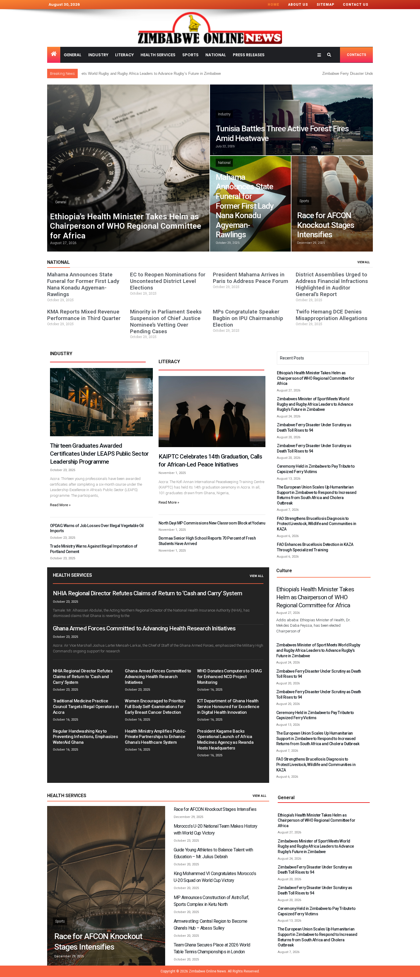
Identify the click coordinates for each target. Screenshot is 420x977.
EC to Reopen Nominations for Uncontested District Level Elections (167, 281)
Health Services (158, 55)
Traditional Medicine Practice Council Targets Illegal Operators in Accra (86, 706)
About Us (298, 5)
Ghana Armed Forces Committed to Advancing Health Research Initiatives (144, 628)
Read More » (60, 505)
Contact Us (355, 5)
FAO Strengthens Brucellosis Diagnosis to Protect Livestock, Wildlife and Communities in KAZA (316, 523)
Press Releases (249, 55)
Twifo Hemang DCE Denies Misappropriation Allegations (331, 314)
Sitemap (325, 5)
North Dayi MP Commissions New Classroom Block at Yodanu (212, 523)
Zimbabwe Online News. (208, 971)
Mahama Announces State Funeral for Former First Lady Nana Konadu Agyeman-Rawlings (245, 206)
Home (273, 5)
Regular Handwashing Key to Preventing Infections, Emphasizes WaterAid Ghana (85, 737)
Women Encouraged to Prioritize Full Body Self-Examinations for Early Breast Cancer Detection (155, 706)
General (72, 55)
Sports (190, 55)
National (215, 55)
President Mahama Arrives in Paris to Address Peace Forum (250, 277)
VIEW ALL (363, 262)
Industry (98, 55)
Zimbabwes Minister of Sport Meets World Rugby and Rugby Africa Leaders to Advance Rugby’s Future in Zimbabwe (315, 404)
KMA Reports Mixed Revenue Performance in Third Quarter (84, 314)
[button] (329, 55)
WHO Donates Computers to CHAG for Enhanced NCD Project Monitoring (229, 676)
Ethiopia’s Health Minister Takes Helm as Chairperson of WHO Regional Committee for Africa (125, 226)
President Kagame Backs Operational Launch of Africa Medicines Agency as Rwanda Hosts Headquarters (225, 740)
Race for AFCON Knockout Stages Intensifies (325, 225)
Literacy (124, 55)
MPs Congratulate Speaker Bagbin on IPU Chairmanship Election (248, 318)
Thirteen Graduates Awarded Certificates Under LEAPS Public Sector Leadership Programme (99, 453)
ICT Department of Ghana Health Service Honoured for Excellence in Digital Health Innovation (228, 706)
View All (256, 576)
